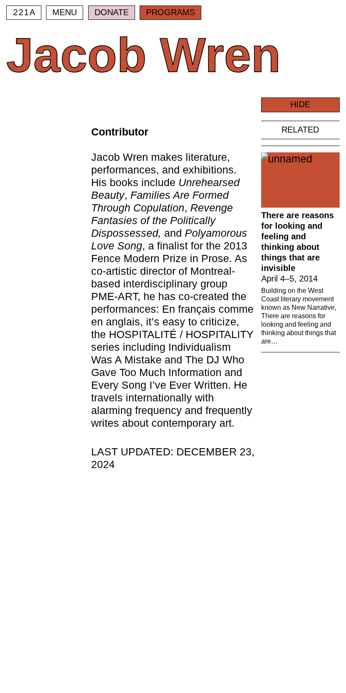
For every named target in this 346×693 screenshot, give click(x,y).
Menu (64, 12)
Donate (112, 12)
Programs (170, 12)
